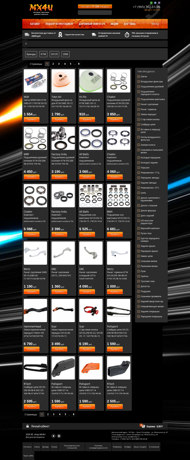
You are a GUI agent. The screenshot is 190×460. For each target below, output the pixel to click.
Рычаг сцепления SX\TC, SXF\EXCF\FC (61, 272)
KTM (43, 54)
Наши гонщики (140, 447)
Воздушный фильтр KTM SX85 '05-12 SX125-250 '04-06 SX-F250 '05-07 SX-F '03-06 (90, 103)
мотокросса (38, 437)
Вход (155, 23)
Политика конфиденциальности (98, 446)
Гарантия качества (74, 34)
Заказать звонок (152, 10)
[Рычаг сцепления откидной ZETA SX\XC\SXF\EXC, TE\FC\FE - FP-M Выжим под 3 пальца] (91, 253)
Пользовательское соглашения (72, 446)
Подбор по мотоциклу (59, 24)
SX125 (54, 54)
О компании (154, 447)
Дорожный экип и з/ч (92, 24)
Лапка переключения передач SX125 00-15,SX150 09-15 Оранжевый (62, 333)
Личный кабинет (40, 426)
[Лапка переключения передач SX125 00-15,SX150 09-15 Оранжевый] (63, 310)
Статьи (37, 447)
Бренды (31, 54)
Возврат (127, 447)
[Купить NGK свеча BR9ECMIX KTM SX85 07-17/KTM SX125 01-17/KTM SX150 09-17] (35, 80)
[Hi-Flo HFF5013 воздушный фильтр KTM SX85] (91, 80)
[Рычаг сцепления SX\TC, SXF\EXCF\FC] (63, 253)
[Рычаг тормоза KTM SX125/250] (118, 253)
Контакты (27, 447)
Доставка (130, 24)
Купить (31, 119)
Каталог (35, 24)
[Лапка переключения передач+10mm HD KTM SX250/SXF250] (35, 310)
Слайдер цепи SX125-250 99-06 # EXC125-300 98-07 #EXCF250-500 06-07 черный (118, 333)
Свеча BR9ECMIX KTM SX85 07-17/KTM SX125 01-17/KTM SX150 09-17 (35, 103)
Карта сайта (28, 456)
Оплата (54, 447)
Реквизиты (117, 447)
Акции (114, 24)
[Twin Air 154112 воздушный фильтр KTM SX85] (63, 80)
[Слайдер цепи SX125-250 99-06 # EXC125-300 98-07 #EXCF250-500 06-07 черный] (118, 310)
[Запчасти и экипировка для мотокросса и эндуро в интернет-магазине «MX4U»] (26, 43)
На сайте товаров (95, 6)
